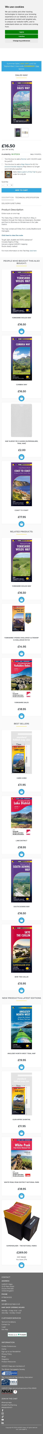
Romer (24, 159)
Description (8, 198)
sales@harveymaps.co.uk (11, 1304)
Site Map (5, 1329)
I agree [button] (21, 32)
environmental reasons (13, 167)
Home (4, 1349)
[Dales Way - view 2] (25, 132)
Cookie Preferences (9, 1346)
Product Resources (9, 1362)
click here (33, 251)
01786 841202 (7, 1297)
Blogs (4, 1357)
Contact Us (6, 1324)
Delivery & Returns (11, 203)
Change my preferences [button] (21, 41)
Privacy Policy (7, 1354)
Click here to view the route (12, 235)
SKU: (32, 154)
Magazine (5, 1359)
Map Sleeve (25, 164)
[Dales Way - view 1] (18, 132)
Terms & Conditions (9, 1322)
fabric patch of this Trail (26, 172)
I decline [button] (22, 36)
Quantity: (5, 182)
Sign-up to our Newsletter (11, 1352)
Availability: (11, 154)
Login (4, 1327)
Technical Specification (27, 198)
